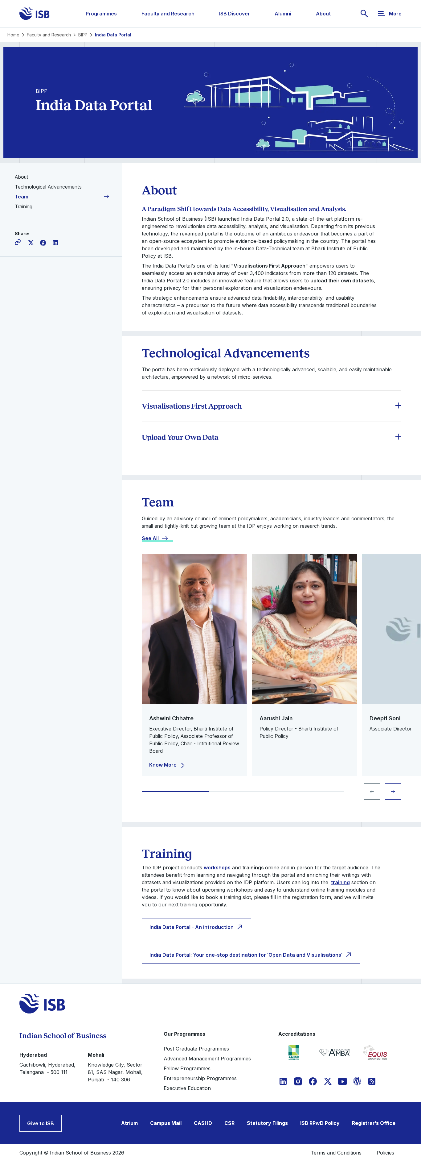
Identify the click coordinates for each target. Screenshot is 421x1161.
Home (13, 34)
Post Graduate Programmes (196, 1049)
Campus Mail (166, 1123)
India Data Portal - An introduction (191, 927)
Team (21, 197)
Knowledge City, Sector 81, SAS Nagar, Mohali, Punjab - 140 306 (115, 1072)
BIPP (83, 34)
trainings (253, 867)
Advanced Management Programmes (207, 1058)
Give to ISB (40, 1123)
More (395, 13)
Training (23, 206)
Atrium (129, 1123)
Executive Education (187, 1088)
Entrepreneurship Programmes (200, 1078)
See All (150, 538)
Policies (385, 1153)
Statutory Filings (267, 1123)
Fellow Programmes (187, 1068)
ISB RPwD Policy (320, 1123)
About (323, 13)
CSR (229, 1123)
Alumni (283, 13)
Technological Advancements (48, 187)
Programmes (101, 13)
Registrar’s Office (373, 1123)
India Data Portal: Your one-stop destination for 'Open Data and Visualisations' (245, 955)
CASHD (203, 1123)
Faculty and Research (167, 13)
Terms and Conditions (336, 1153)
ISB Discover (234, 13)
